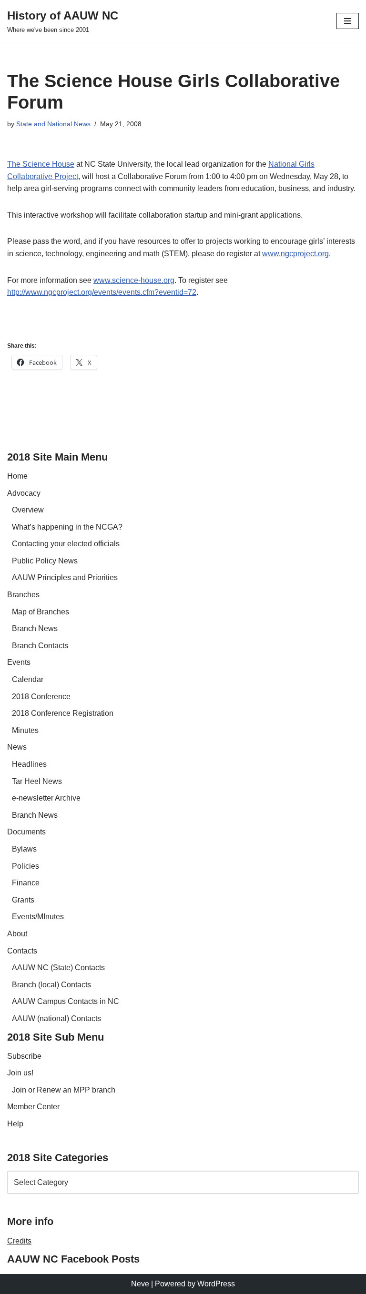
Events (18, 662)
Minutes (25, 730)
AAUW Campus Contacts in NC (65, 1001)
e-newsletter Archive (46, 798)
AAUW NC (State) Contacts (58, 967)
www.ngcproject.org (295, 254)
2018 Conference (41, 696)
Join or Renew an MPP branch (63, 1090)
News (17, 747)
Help (15, 1124)
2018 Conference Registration (62, 713)
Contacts (22, 951)
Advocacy (24, 493)
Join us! (20, 1073)
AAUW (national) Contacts (56, 1018)
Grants (23, 900)
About (17, 934)
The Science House (40, 164)
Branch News (35, 628)
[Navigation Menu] (347, 21)
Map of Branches (40, 612)
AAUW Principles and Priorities (65, 577)
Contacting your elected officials (66, 544)
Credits (19, 1241)
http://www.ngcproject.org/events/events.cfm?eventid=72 (101, 292)
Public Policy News (45, 561)
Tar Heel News (37, 781)
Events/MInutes (38, 917)
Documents (26, 832)
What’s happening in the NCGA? (67, 527)
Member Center (33, 1107)
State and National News (53, 124)
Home (17, 476)
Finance (26, 883)
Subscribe (24, 1056)
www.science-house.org (133, 280)
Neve (140, 1284)
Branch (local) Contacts (51, 985)
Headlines (29, 764)
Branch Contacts (40, 646)
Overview (28, 510)
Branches (23, 595)
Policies (25, 866)
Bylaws (24, 849)
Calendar (27, 679)
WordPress (216, 1284)
